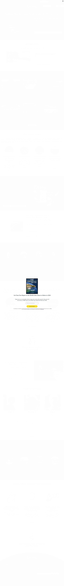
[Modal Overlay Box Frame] (32, 293)
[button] (63, 1)
